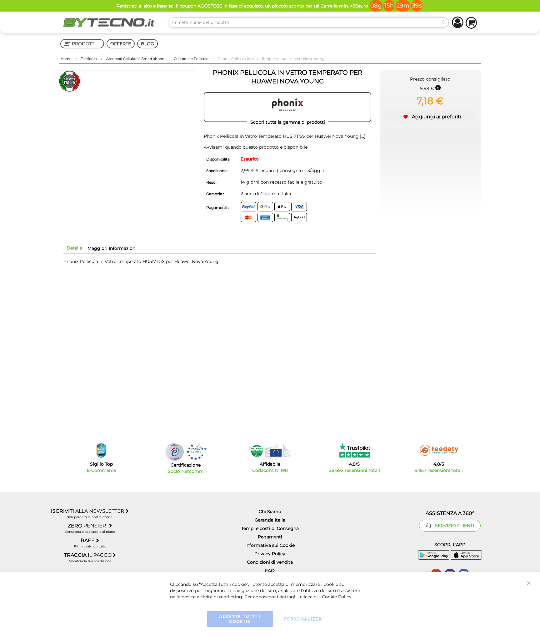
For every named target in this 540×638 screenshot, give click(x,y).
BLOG (147, 44)
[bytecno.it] (109, 22)
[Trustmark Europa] (197, 452)
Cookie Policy (337, 597)
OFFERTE (120, 44)
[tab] (74, 248)
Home (66, 59)
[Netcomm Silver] (175, 452)
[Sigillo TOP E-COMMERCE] (101, 450)
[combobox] (309, 22)
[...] (362, 136)
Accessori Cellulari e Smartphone (135, 59)
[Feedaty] (439, 450)
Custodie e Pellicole (191, 59)
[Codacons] (270, 450)
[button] (430, 117)
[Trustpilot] (354, 450)
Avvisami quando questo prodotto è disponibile (256, 147)
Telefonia (89, 59)
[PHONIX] (287, 107)
